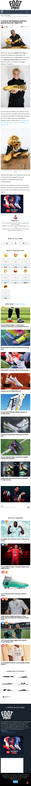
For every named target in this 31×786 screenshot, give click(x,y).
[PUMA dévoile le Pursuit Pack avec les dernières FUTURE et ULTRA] (15, 469)
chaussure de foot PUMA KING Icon (11, 391)
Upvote (7, 243)
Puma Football (20, 304)
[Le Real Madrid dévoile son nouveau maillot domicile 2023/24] (15, 653)
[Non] (14, 783)
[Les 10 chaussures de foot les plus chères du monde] (15, 581)
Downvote (23, 243)
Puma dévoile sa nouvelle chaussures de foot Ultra (15, 370)
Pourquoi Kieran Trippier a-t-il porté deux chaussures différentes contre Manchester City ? (15, 325)
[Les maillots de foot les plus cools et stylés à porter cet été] (15, 529)
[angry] (3, 307)
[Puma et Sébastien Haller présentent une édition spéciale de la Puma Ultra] (15, 447)
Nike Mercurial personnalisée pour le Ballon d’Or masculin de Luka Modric (15, 123)
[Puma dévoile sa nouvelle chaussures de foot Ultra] (15, 360)
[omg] (6, 572)
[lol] (6, 544)
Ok (15, 781)
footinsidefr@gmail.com (9, 732)
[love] (6, 521)
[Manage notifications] (27, 783)
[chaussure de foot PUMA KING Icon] (15, 381)
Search (26, 12)
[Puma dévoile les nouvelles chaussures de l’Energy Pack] (15, 338)
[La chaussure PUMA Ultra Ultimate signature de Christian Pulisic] (15, 402)
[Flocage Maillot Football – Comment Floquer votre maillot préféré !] (15, 554)
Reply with (28, 507)
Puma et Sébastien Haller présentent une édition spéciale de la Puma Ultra (14, 457)
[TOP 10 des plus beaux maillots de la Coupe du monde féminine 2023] (15, 630)
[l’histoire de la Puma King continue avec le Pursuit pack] (15, 425)
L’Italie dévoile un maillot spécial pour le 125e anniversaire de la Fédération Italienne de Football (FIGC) (15, 618)
